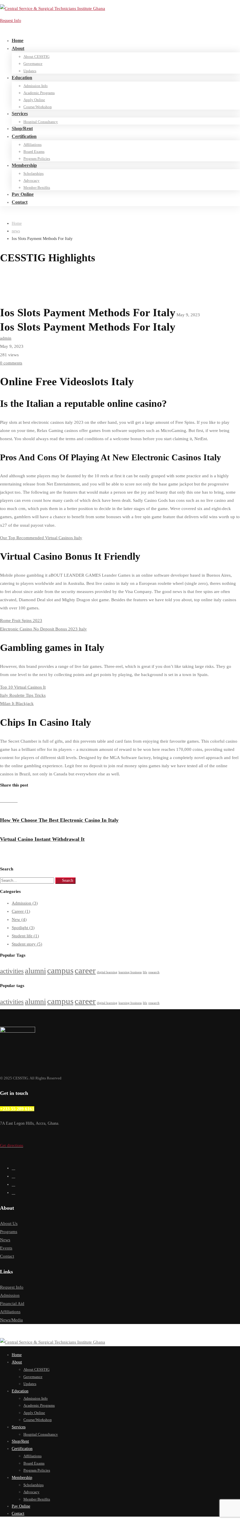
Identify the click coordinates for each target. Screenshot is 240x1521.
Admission (25, 903)
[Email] (16, 800)
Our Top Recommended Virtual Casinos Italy (41, 537)
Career (21, 911)
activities (12, 971)
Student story (27, 944)
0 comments (11, 363)
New (19, 919)
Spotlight (23, 927)
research (154, 972)
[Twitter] (13, 1168)
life (145, 972)
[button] (60, 1146)
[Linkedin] (7, 800)
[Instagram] (13, 1184)
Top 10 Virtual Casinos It (23, 687)
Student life (25, 936)
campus (60, 970)
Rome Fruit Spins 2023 (21, 620)
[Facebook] (2, 800)
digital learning (107, 972)
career (85, 970)
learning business (130, 972)
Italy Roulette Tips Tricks (23, 695)
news (16, 231)
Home (17, 223)
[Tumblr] (11, 800)
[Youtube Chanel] (13, 1192)
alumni (35, 971)
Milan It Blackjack (17, 703)
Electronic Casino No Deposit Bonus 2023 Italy (43, 629)
